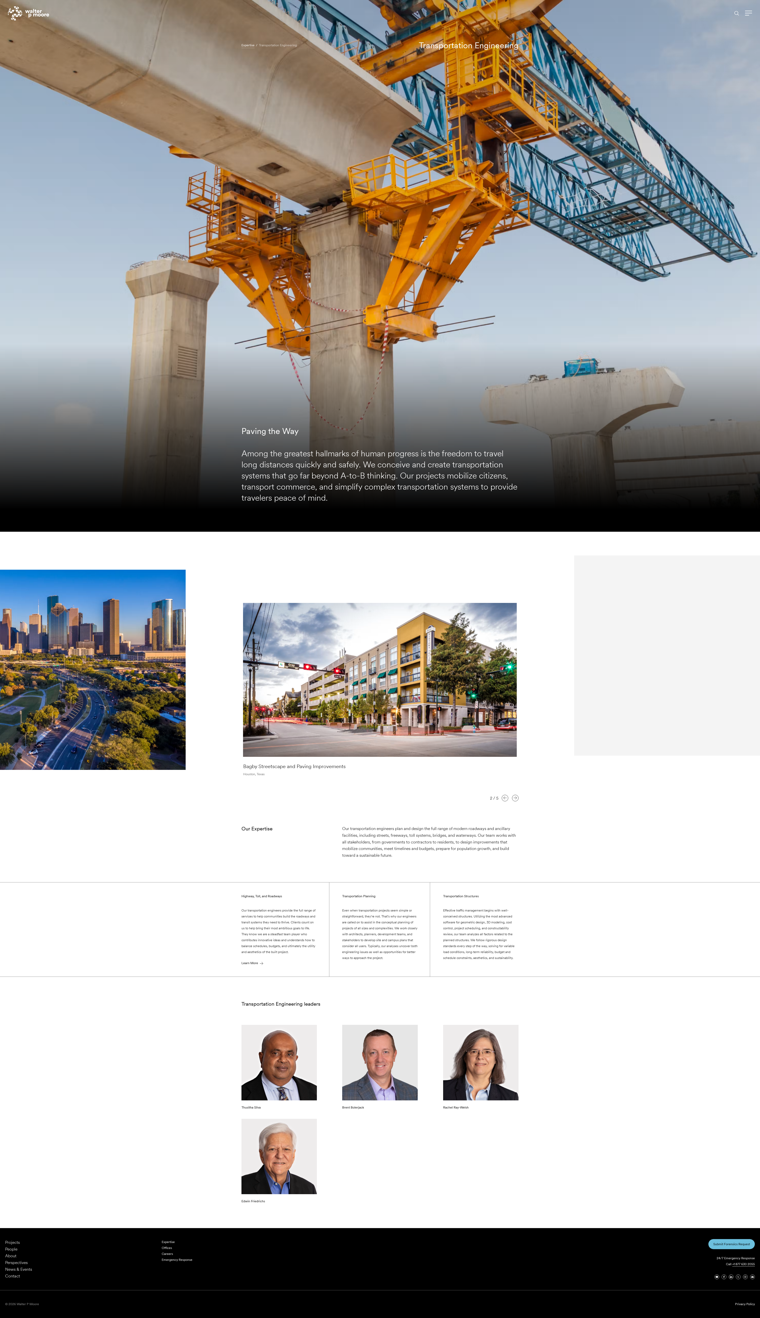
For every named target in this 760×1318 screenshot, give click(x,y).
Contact (12, 1275)
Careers (167, 1254)
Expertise (168, 1242)
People (11, 1249)
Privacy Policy (745, 1304)
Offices (167, 1248)
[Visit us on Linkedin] (731, 1276)
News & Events (18, 1269)
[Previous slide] (505, 798)
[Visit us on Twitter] (738, 1276)
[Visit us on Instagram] (745, 1276)
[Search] (736, 13)
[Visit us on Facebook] (724, 1276)
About (10, 1255)
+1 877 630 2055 (743, 1264)
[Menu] (748, 13)
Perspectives (16, 1262)
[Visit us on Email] (752, 1276)
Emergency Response (177, 1260)
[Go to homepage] (28, 13)
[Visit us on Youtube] (716, 1276)
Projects (12, 1242)
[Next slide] (515, 798)
